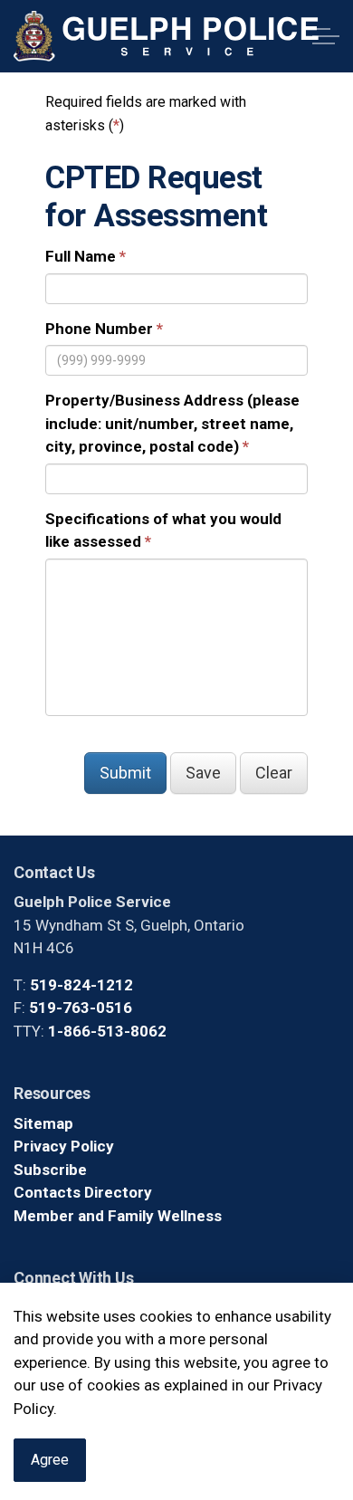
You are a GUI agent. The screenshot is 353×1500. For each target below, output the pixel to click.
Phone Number (99, 329)
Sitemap (43, 1123)
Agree (50, 1459)
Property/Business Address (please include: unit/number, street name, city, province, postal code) (172, 423)
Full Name (80, 256)
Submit (125, 772)
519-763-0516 (80, 1007)
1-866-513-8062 (107, 1031)
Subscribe (50, 1170)
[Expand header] (326, 36)
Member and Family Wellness (118, 1216)
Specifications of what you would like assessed (163, 530)
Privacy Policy (64, 1146)
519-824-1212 (81, 985)
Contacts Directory (83, 1192)
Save (203, 772)
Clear (273, 772)
